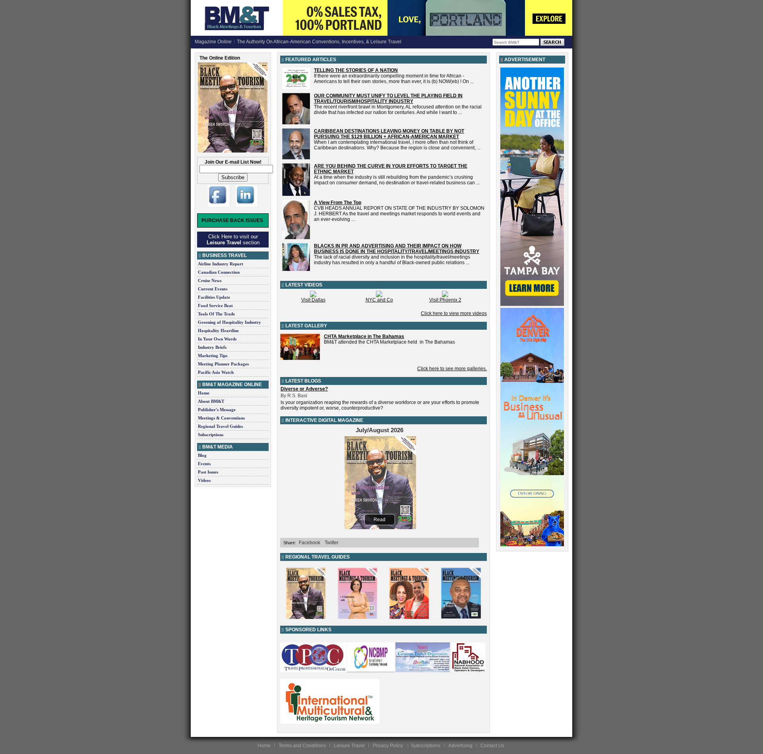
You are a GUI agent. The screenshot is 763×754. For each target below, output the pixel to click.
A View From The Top (337, 202)
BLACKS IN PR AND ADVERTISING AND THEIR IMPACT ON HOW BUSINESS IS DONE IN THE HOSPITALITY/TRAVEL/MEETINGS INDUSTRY (396, 248)
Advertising (460, 745)
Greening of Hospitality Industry (229, 322)
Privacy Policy (388, 745)
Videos (204, 480)
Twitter (332, 542)
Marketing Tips (212, 355)
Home (203, 393)
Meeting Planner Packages (223, 364)
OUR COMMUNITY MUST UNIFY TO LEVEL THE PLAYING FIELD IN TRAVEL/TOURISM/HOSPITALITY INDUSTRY (388, 98)
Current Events (212, 288)
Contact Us (492, 745)
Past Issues (208, 472)
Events (204, 463)
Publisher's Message (217, 409)
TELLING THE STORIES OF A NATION (356, 70)
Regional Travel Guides (220, 426)
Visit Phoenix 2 (445, 300)
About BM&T (211, 401)
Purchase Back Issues (232, 220)
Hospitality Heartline (218, 330)
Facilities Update (214, 297)
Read (379, 519)
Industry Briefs (212, 347)
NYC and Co (379, 300)
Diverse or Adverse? (304, 389)
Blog (202, 455)
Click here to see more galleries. (452, 368)
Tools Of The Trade (216, 313)
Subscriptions (210, 434)
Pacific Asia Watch (216, 372)
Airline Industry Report (220, 263)
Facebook (309, 542)
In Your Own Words (217, 338)
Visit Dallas (313, 300)
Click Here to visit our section (233, 240)
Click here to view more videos (454, 313)
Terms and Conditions (302, 745)
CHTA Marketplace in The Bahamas (364, 336)
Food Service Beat (215, 305)
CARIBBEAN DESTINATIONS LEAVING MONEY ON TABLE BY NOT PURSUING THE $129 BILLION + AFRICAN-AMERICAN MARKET (389, 133)
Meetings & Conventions (221, 418)
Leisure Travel (349, 745)
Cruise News (209, 280)
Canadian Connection (219, 272)
